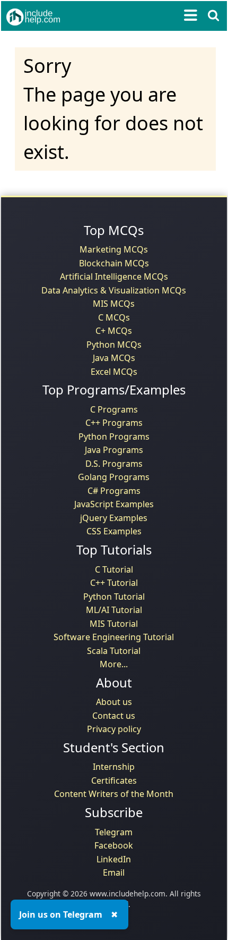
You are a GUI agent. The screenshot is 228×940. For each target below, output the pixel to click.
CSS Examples (114, 531)
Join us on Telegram (60, 914)
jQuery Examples (113, 518)
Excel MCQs (114, 371)
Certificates (114, 780)
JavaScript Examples (114, 504)
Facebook (113, 845)
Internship (114, 767)
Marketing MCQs (114, 249)
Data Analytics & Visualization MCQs (113, 290)
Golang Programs (114, 477)
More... (114, 664)
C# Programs (114, 491)
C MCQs (114, 317)
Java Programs (114, 450)
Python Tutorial (114, 596)
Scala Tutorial (114, 651)
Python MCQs (114, 344)
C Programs (114, 409)
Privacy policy (114, 729)
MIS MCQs (114, 303)
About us (114, 702)
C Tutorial (114, 569)
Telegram (114, 832)
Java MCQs (114, 358)
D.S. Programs (114, 463)
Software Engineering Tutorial (114, 637)
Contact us (113, 715)
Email (114, 872)
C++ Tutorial (114, 583)
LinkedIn (114, 859)
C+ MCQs (113, 331)
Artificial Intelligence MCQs (114, 276)
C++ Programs (114, 423)
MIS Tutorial (114, 624)
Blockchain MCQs (114, 263)
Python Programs (114, 436)
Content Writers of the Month (113, 794)
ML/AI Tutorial (114, 610)
